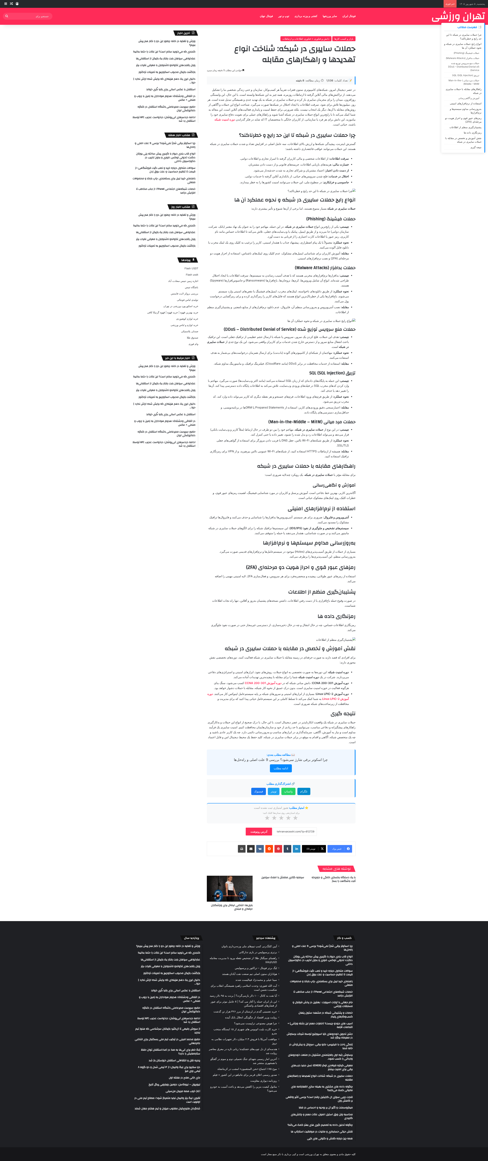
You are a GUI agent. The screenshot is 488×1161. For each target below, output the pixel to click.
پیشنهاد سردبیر (265, 938)
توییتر (274, 791)
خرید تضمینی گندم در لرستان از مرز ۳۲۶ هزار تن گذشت (245, 1011)
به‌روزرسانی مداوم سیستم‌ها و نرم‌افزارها (466, 110)
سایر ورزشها (330, 16)
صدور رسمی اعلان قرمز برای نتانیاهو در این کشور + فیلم (245, 1074)
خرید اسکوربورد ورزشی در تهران (180, 306)
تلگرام (303, 791)
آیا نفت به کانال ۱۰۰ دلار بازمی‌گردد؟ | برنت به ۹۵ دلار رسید (243, 995)
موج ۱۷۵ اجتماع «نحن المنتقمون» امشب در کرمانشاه (247, 1068)
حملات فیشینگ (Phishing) (466, 52)
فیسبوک (258, 791)
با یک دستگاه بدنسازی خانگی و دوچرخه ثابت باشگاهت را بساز (334, 879)
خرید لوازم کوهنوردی (187, 318)
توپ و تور (283, 16)
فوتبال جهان (266, 16)
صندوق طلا (192, 337)
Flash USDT (191, 268)
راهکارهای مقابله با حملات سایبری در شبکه (464, 91)
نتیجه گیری (476, 147)
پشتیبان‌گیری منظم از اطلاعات (465, 127)
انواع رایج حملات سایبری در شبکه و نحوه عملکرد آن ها (463, 45)
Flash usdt (192, 274)
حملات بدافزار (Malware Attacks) (462, 58)
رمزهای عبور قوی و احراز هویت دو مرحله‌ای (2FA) (463, 120)
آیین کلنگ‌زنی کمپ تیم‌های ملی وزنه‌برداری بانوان (249, 946)
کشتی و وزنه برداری (306, 16)
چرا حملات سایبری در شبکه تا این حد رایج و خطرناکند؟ (464, 36)
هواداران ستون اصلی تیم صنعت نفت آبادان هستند (249, 973)
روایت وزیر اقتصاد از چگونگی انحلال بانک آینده (251, 1017)
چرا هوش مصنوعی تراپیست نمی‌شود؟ (255, 1023)
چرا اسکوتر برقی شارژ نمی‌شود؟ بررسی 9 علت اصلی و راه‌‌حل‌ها (281, 760)
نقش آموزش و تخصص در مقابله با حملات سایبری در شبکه (463, 140)
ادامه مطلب (281, 768)
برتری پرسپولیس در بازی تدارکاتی (258, 952)
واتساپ (288, 791)
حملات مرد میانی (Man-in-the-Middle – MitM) (464, 82)
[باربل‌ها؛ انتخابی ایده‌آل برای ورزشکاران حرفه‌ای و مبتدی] (230, 888)
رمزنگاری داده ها (473, 132)
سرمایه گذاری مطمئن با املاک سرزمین (282, 877)
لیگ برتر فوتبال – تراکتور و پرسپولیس (256, 968)
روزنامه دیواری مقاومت (263, 1080)
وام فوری (193, 343)
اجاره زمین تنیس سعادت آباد (183, 280)
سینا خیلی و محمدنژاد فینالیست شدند (256, 979)
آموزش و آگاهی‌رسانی (468, 98)
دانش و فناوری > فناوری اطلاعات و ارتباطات (306, 38)
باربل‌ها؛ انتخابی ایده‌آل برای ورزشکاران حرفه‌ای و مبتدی (232, 907)
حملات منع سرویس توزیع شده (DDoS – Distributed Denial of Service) (463, 67)
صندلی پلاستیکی (189, 331)
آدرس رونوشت (258, 831)
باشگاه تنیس (191, 287)
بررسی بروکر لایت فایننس (184, 293)
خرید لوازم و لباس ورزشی (184, 324)
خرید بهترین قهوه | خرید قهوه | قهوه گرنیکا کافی (172, 312)
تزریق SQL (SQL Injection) (465, 75)
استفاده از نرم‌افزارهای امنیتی (466, 103)
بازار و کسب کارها (343, 38)
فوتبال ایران (349, 16)
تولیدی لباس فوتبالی (187, 299)
